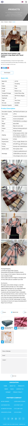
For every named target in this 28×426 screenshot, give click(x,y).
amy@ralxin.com (22, 424)
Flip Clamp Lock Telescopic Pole (18, 409)
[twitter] (12, 418)
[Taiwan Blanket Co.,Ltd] (2, 2)
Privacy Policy (17, 392)
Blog (12, 389)
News (6, 389)
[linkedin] (8, 418)
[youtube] (16, 418)
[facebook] (4, 418)
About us (12, 386)
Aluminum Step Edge (6, 408)
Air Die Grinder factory (5, 402)
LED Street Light (18, 405)
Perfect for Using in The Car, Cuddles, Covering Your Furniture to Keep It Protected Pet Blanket (8, 342)
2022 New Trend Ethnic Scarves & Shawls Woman (21, 328)
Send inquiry (7, 72)
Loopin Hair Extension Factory (20, 402)
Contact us (19, 389)
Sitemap (8, 392)
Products (21, 386)
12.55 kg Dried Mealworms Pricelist (19, 412)
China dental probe (6, 412)
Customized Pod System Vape (5, 405)
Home (5, 386)
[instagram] (19, 418)
